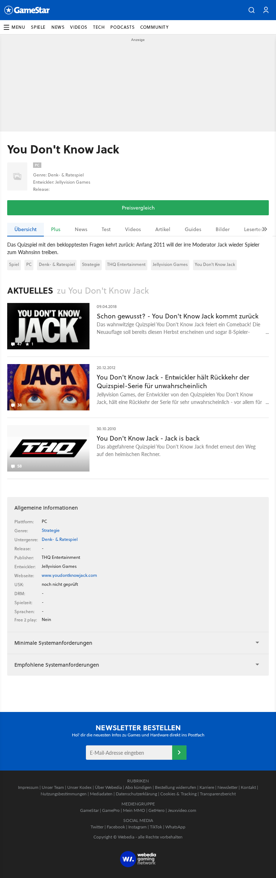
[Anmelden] (179, 752)
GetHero (156, 810)
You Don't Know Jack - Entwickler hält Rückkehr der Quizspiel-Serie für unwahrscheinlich (173, 382)
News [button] (57, 27)
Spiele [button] (38, 27)
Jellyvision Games (170, 264)
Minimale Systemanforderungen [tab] (53, 643)
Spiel (14, 264)
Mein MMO (134, 810)
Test (106, 229)
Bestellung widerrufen (175, 787)
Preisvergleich (138, 207)
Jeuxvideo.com (182, 810)
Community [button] (154, 27)
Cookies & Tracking (178, 794)
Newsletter (227, 787)
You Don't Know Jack (215, 264)
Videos (133, 229)
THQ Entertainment (126, 264)
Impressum (28, 787)
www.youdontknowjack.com (69, 575)
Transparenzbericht (218, 794)
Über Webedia (108, 787)
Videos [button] (78, 27)
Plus (55, 229)
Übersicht (25, 229)
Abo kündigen (138, 787)
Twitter (97, 827)
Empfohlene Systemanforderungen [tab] (56, 664)
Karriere (206, 787)
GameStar (89, 810)
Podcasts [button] (122, 27)
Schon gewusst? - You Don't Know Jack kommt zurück (177, 316)
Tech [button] (99, 27)
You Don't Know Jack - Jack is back (148, 438)
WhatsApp (175, 827)
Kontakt (248, 787)
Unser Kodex (79, 787)
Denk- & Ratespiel (57, 264)
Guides (193, 229)
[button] (251, 10)
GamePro (111, 810)
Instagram (137, 827)
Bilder (223, 229)
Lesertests (255, 229)
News (81, 229)
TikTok (156, 827)
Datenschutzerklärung (136, 794)
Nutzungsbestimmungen (64, 794)
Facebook (116, 827)
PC (29, 264)
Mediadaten (101, 794)
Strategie (91, 264)
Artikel (162, 229)
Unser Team (53, 787)
